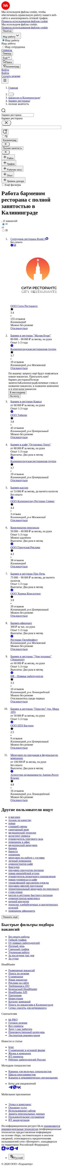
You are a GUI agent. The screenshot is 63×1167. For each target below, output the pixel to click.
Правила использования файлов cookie (24, 27)
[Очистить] (6, 123)
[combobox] (17, 115)
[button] (5, 69)
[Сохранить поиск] (4, 132)
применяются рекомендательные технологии (30, 1127)
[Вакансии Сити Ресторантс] (34, 276)
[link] (7, 62)
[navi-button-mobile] (4, 81)
